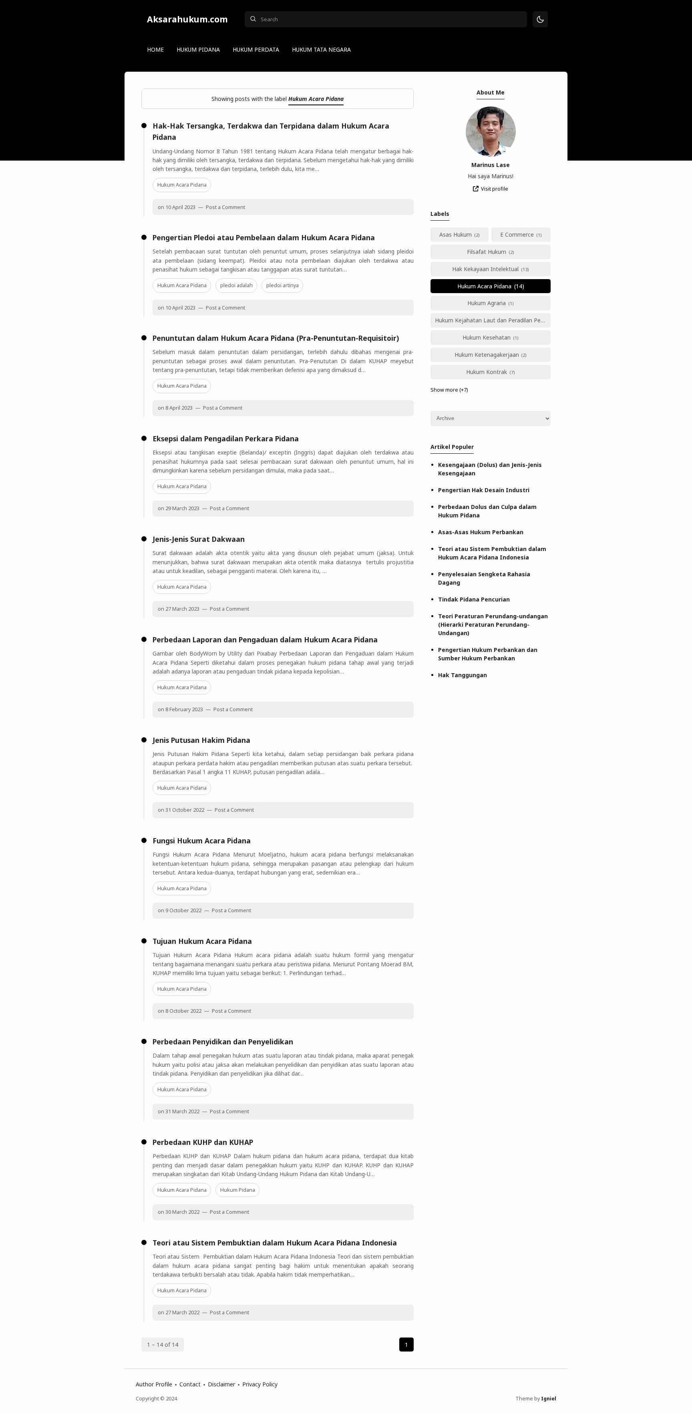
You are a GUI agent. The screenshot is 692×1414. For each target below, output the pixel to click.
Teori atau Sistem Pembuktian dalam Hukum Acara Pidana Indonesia (275, 1242)
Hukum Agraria (486, 303)
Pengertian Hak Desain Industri (483, 490)
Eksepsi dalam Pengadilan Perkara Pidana (226, 438)
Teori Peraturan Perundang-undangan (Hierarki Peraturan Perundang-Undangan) (493, 624)
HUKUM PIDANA (198, 49)
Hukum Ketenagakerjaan (487, 354)
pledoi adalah (236, 285)
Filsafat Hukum (486, 251)
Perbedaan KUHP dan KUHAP (203, 1142)
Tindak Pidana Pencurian (474, 599)
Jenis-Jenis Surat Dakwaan (199, 539)
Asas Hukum (455, 234)
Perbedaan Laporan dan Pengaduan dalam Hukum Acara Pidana (265, 639)
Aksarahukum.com (187, 19)
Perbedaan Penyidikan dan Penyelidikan (223, 1041)
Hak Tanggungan (462, 675)
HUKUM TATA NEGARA (321, 49)
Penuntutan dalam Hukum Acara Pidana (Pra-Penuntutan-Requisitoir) (276, 338)
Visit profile (494, 188)
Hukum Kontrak (486, 372)
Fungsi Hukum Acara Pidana (202, 840)
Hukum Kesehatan (487, 337)
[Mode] (540, 19)
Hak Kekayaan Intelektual (485, 269)
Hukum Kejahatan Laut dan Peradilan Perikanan (493, 320)
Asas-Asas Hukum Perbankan (480, 532)
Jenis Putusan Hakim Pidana (201, 740)
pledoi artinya (282, 285)
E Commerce (517, 234)
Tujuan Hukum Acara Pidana (202, 941)
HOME (155, 49)
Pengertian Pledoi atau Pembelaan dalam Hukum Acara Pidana (264, 237)
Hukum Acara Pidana (182, 184)
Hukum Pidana (237, 1190)
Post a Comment (225, 207)
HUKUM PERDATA (256, 49)
